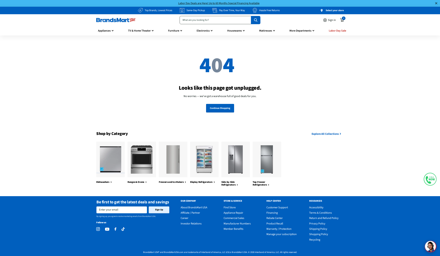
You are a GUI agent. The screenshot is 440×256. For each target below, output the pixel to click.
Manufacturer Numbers (237, 223)
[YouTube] (107, 229)
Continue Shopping (220, 108)
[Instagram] (98, 229)
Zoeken (255, 20)
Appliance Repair (233, 213)
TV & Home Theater (139, 31)
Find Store (230, 207)
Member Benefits (233, 229)
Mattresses (265, 31)
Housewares (234, 31)
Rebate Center (274, 218)
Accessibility (316, 207)
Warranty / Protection (279, 229)
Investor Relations (191, 223)
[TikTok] (123, 229)
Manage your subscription (281, 234)
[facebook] (115, 229)
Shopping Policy (318, 234)
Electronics (203, 31)
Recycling (314, 240)
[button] (430, 179)
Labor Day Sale (337, 31)
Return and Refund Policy (324, 218)
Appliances (104, 31)
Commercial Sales (234, 218)
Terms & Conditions (320, 213)
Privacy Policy (317, 223)
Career (184, 218)
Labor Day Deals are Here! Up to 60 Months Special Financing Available (219, 3)
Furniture (173, 31)
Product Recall (274, 223)
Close (436, 3)
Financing (272, 213)
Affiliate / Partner (190, 213)
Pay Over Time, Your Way (232, 10)
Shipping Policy (318, 229)
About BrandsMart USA (194, 207)
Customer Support (277, 207)
